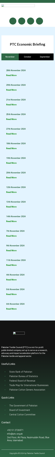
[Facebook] (12, 21)
